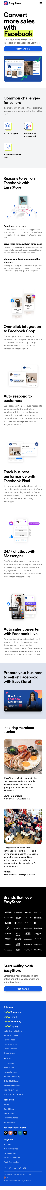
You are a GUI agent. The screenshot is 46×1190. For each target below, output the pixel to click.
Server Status (9, 1122)
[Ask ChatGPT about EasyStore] (6, 1133)
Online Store (9, 1063)
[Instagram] (9, 1168)
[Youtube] (24, 1168)
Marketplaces (9, 1040)
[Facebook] (5, 1168)
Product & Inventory (12, 1076)
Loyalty (11, 1026)
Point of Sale (9, 1068)
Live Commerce (10, 1044)
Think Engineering (11, 1162)
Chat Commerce (10, 1049)
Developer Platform (12, 1158)
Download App (10, 1094)
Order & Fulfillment (11, 1081)
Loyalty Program (10, 1072)
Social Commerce (11, 1035)
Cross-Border (9, 1053)
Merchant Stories (11, 1118)
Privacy (29, 1174)
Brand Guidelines (11, 1149)
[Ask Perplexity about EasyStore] (20, 1133)
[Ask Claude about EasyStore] (10, 1133)
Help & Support (10, 1113)
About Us (8, 1144)
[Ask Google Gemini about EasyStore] (15, 1133)
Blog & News (9, 1109)
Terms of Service (19, 1174)
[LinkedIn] (14, 1168)
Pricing (6, 1104)
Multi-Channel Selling (13, 1031)
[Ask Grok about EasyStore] (25, 1133)
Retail (10, 1017)
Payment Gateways (12, 1085)
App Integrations (11, 1090)
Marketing (12, 1021)
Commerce (13, 1012)
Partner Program (11, 1153)
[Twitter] (19, 1168)
